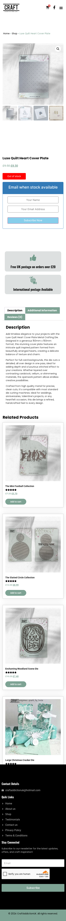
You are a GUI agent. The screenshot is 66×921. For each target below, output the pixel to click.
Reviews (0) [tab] (14, 317)
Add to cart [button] (15, 501)
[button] (61, 8)
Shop (14, 33)
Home (6, 33)
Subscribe (33, 887)
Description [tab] (14, 310)
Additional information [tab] (42, 310)
